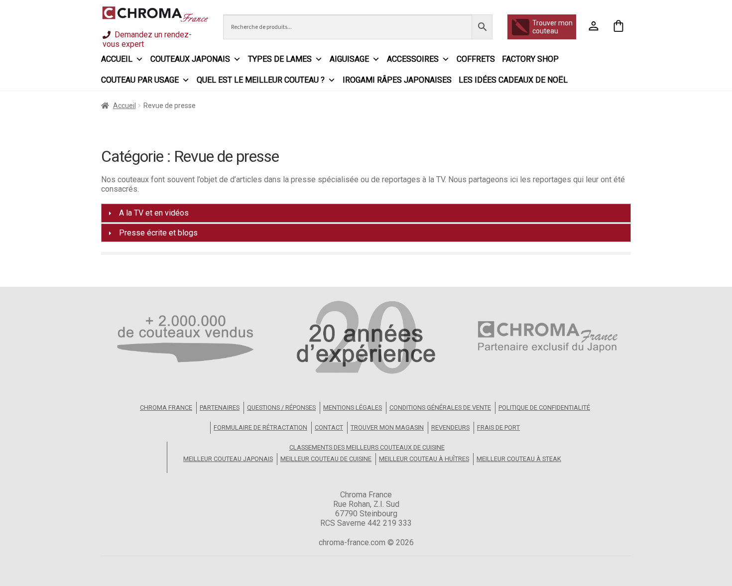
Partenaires (220, 407)
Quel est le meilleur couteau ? (261, 80)
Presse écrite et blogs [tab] (158, 232)
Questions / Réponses (281, 407)
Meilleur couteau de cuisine (325, 459)
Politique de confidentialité (544, 407)
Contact (329, 427)
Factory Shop (530, 59)
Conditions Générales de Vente (440, 407)
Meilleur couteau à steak (519, 459)
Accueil (116, 59)
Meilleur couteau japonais (228, 459)
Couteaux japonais (190, 59)
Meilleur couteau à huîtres (424, 459)
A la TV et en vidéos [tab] (154, 213)
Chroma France (166, 407)
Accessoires (413, 59)
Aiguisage (349, 59)
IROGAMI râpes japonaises (397, 80)
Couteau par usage (140, 80)
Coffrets (476, 59)
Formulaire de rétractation (260, 427)
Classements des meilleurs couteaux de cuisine (367, 447)
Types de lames (280, 59)
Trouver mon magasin (387, 427)
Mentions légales (352, 407)
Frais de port (498, 427)
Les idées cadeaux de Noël (513, 80)
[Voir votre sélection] (618, 26)
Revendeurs (450, 427)
